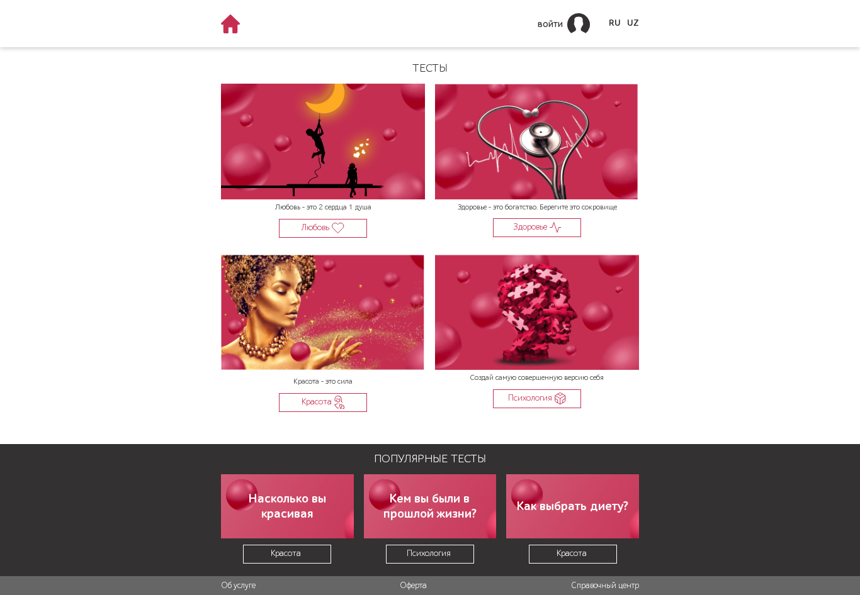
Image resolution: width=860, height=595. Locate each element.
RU (615, 23)
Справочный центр (605, 585)
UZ (633, 23)
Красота (318, 401)
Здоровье (531, 226)
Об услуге (238, 585)
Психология (531, 397)
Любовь (317, 227)
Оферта (413, 585)
